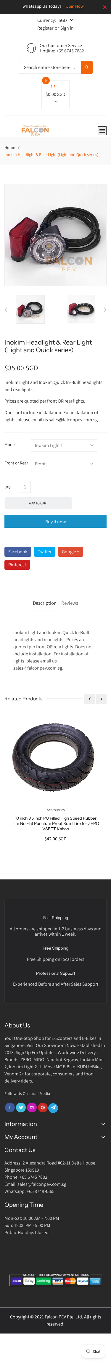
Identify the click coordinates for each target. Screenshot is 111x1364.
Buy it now (55, 522)
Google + (70, 552)
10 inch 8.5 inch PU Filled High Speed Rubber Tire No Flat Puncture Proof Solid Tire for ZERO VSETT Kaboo (55, 823)
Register (45, 28)
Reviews (69, 603)
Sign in (67, 28)
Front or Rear (16, 463)
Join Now (75, 6)
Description (45, 603)
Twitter (45, 552)
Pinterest (17, 565)
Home (9, 147)
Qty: (7, 487)
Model (10, 444)
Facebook (18, 552)
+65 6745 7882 (70, 51)
